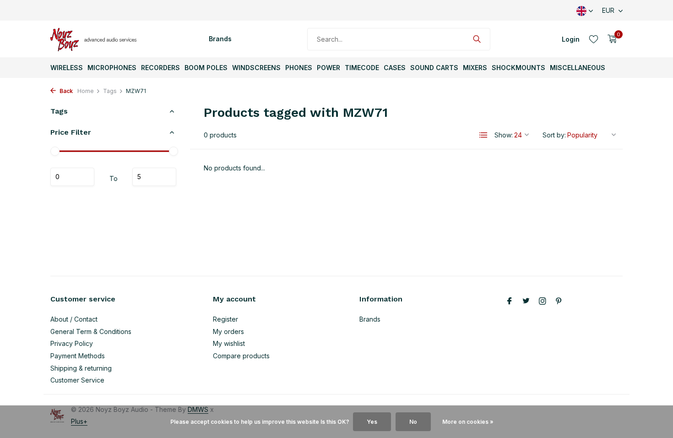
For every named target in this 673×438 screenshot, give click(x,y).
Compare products (241, 356)
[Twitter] (526, 301)
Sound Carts (434, 67)
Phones (298, 67)
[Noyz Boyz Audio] (96, 39)
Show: (503, 135)
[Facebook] (509, 301)
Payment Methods (77, 356)
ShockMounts (518, 67)
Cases (395, 67)
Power (328, 67)
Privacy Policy (71, 343)
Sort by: (554, 135)
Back (65, 91)
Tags (110, 91)
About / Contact (74, 319)
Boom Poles (206, 67)
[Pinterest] (559, 301)
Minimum (72, 177)
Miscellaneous (577, 67)
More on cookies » (468, 421)
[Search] (476, 39)
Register (225, 319)
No (413, 421)
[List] (483, 135)
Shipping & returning (81, 368)
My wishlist (229, 343)
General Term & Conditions (90, 331)
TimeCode (362, 67)
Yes (372, 421)
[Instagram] (542, 301)
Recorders (160, 67)
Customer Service (77, 380)
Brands (220, 39)
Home (85, 91)
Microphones (111, 67)
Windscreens (256, 67)
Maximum (154, 177)
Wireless (66, 67)
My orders (228, 331)
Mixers (475, 67)
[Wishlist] (593, 39)
